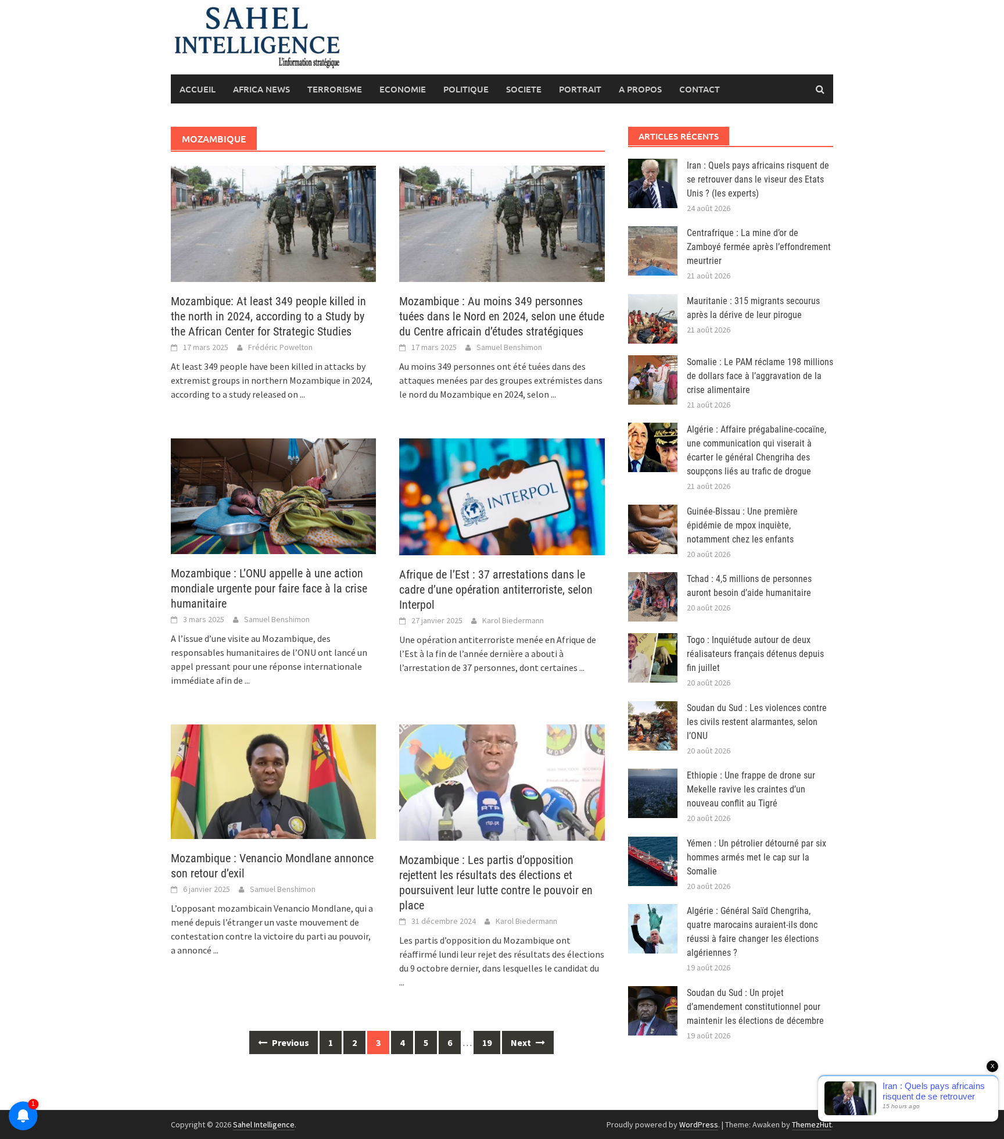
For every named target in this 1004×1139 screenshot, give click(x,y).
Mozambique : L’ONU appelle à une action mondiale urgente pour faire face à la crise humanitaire (269, 588)
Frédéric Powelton (280, 347)
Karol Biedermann (513, 620)
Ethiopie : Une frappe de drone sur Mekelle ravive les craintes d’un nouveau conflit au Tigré (751, 789)
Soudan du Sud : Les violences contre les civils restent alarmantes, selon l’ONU (757, 721)
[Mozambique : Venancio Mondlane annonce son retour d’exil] (273, 780)
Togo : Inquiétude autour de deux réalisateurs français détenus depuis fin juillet (755, 653)
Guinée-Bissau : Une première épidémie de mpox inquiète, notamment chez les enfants (742, 525)
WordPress (698, 1124)
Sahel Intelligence (264, 1124)
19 (487, 1042)
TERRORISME (334, 89)
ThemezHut (811, 1124)
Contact (699, 89)
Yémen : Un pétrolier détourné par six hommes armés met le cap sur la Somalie (756, 857)
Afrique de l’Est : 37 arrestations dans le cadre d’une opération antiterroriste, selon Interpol (496, 589)
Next (522, 1042)
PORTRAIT (580, 89)
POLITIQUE (466, 89)
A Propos (640, 89)
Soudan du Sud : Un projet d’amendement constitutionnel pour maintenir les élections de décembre (755, 1006)
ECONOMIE (402, 89)
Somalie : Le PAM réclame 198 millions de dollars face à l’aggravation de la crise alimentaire (760, 375)
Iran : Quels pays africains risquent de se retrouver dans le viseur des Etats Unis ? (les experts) (758, 179)
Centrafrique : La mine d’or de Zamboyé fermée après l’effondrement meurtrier (759, 246)
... (302, 394)
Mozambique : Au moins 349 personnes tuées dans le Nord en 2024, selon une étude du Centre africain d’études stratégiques (501, 316)
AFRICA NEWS (261, 89)
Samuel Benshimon (509, 347)
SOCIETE (524, 89)
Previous (289, 1042)
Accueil (198, 89)
